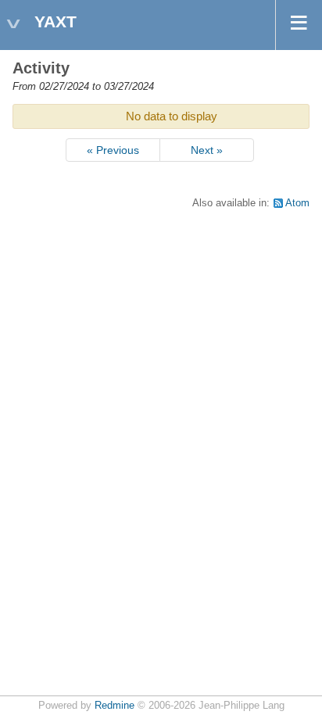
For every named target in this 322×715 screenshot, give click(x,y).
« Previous (113, 150)
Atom (297, 203)
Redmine (114, 705)
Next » (207, 150)
